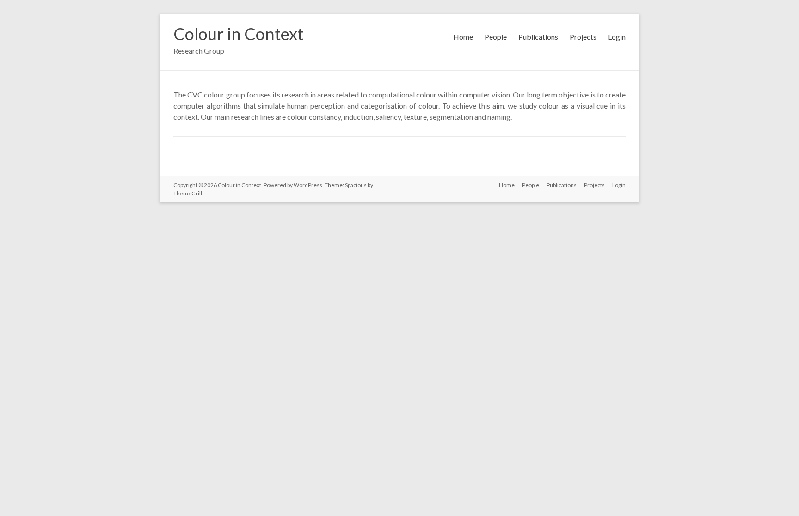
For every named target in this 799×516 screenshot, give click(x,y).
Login (617, 36)
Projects (583, 36)
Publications (538, 36)
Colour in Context (238, 34)
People (496, 36)
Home (463, 36)
